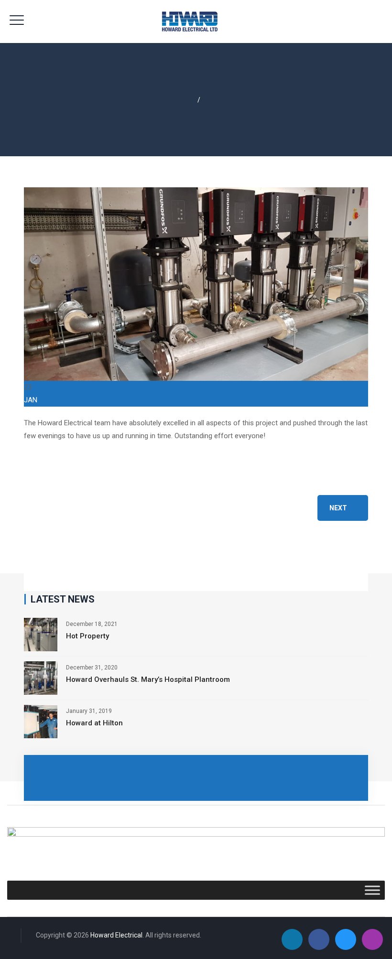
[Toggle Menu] (372, 890)
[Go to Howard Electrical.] (192, 100)
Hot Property (87, 636)
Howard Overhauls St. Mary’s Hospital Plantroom (148, 679)
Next (338, 508)
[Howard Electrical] (196, 21)
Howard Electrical (116, 935)
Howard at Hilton (94, 723)
